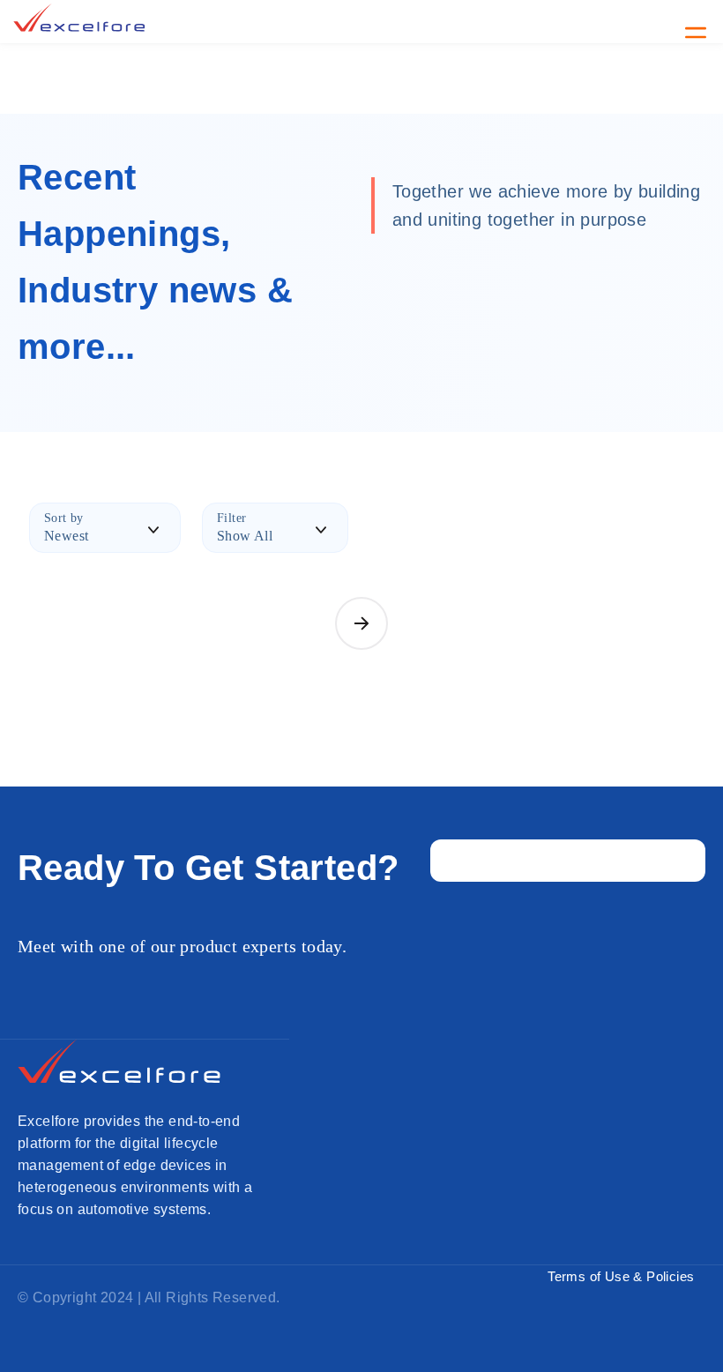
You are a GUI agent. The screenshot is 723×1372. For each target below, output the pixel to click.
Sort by (64, 518)
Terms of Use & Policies (621, 1276)
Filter (231, 518)
